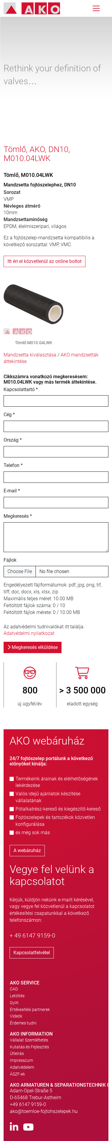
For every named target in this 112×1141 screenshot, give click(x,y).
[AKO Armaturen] (36, 8)
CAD (14, 989)
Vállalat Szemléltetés (29, 1040)
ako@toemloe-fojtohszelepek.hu (44, 1111)
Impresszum (21, 1060)
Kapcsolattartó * (21, 389)
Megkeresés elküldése (34, 647)
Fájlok (10, 560)
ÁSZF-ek (17, 1074)
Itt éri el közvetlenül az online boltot (44, 261)
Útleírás (17, 1053)
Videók (16, 1016)
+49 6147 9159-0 (28, 1104)
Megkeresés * (18, 516)
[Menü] (96, 8)
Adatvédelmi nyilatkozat (29, 633)
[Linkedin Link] (14, 1127)
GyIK (14, 1002)
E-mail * (12, 491)
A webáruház (27, 850)
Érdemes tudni (23, 1023)
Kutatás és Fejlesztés (29, 1046)
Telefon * (13, 465)
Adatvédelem (22, 1067)
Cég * (9, 414)
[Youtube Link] (28, 1127)
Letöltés (17, 995)
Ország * (13, 440)
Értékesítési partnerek (30, 1009)
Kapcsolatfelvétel (31, 952)
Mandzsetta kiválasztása (30, 355)
